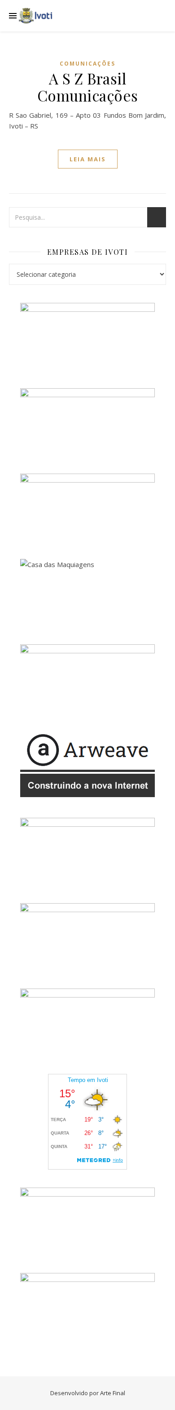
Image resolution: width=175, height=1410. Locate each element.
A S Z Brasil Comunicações (87, 86)
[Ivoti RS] (36, 16)
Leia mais (88, 159)
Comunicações (87, 63)
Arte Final (112, 1393)
